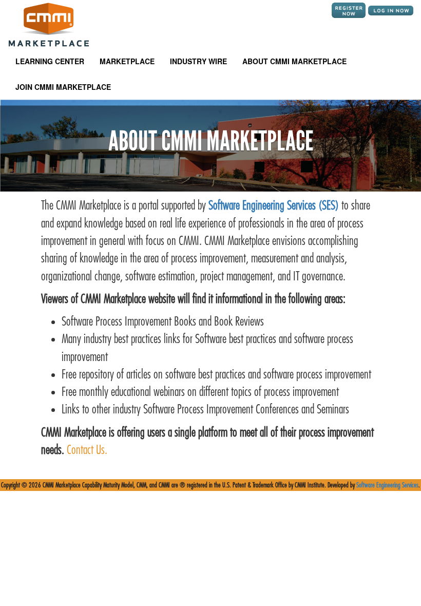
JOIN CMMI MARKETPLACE (63, 87)
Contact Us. (85, 450)
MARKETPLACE (127, 61)
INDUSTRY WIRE (198, 61)
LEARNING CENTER (49, 61)
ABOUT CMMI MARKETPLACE (294, 61)
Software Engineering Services (387, 485)
